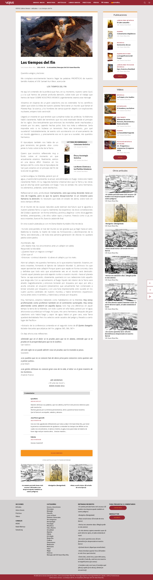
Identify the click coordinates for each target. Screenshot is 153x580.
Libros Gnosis (20, 510)
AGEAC (18, 524)
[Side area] (148, 2)
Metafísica (130, 20)
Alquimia (120, 31)
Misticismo (127, 53)
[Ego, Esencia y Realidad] (110, 68)
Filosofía (49, 513)
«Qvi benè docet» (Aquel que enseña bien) (91, 547)
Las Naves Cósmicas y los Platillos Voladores (83, 168)
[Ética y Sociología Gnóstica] (67, 158)
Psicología (130, 65)
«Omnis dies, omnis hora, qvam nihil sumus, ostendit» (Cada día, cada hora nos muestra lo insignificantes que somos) (92, 559)
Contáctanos (118, 507)
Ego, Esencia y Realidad (126, 69)
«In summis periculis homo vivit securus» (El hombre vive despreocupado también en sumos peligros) (120, 197)
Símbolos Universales (54, 517)
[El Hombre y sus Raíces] (110, 109)
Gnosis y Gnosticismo (54, 507)
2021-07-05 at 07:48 (36, 420)
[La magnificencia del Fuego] (110, 57)
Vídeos (18, 516)
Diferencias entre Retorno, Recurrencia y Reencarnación (125, 121)
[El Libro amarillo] (110, 23)
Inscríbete (117, 517)
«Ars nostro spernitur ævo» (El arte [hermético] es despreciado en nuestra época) (119, 334)
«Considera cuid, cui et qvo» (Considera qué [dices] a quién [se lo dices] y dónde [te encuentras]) (92, 567)
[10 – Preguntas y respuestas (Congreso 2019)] (110, 145)
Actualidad (52, 67)
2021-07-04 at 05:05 (36, 439)
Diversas (49, 553)
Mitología (50, 511)
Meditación (50, 544)
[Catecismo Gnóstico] (67, 147)
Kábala (49, 534)
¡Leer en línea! (121, 20)
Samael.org (19, 530)
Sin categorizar (52, 519)
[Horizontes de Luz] (110, 46)
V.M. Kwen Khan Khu (111, 201)
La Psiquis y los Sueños (125, 97)
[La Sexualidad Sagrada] (110, 134)
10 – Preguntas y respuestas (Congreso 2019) (125, 148)
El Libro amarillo (123, 22)
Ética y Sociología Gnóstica (81, 156)
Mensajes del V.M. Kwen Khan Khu (68, 67)
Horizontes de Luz (124, 45)
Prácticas (19, 513)
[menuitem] (115, 2)
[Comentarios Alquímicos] (110, 34)
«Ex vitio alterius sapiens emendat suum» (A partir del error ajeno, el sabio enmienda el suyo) (121, 305)
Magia (49, 551)
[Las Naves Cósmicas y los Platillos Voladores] (67, 170)
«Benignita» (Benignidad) (114, 224)
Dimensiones (51, 542)
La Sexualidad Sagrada (125, 133)
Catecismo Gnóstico (82, 144)
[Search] (143, 2)
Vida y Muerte (121, 117)
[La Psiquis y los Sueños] (110, 98)
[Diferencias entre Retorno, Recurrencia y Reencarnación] (110, 120)
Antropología (121, 106)
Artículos (18, 507)
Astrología (50, 536)
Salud (48, 549)
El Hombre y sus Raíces (125, 108)
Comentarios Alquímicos (126, 34)
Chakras (49, 540)
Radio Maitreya (20, 527)
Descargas (50, 509)
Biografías (50, 538)
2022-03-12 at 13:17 (36, 401)
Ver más (120, 76)
